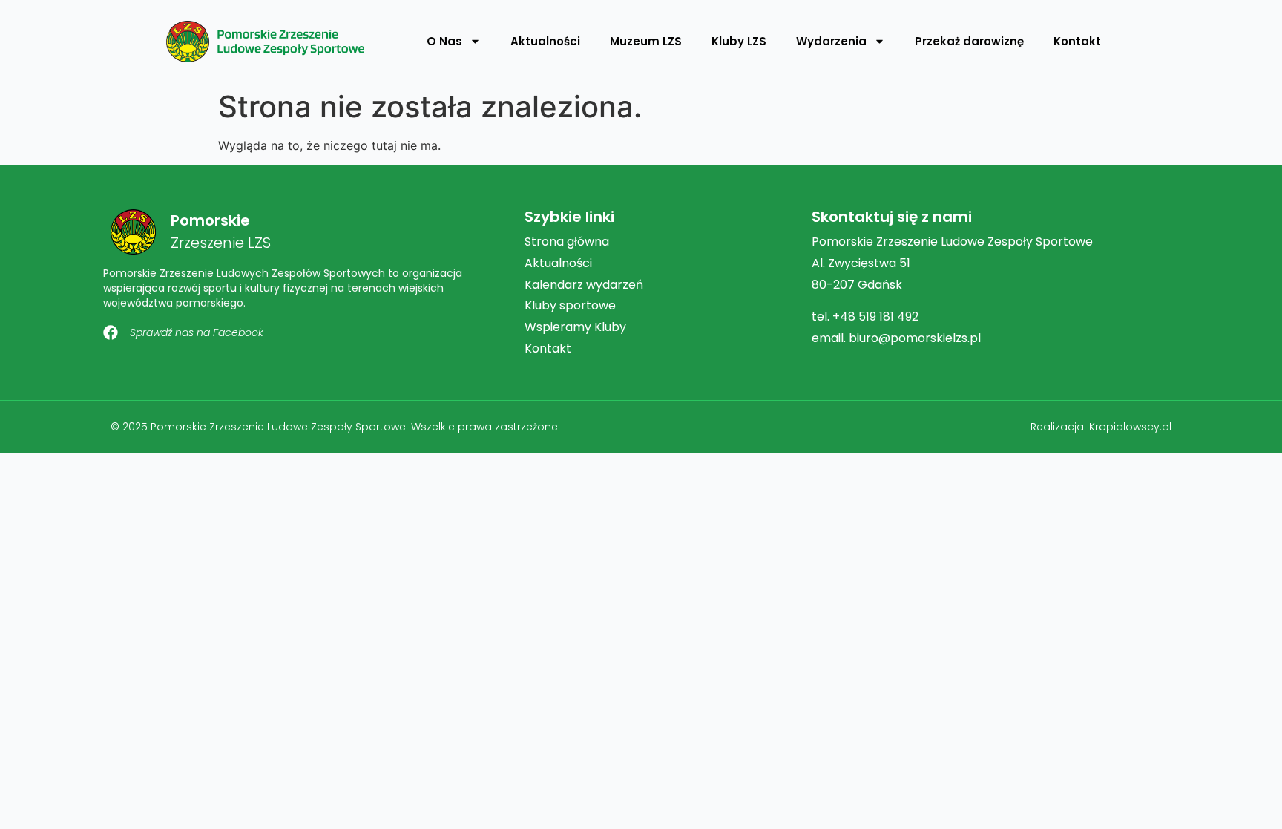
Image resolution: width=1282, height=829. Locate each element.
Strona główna (567, 241)
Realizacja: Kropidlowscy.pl (1100, 426)
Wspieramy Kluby (575, 326)
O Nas (444, 41)
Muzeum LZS (646, 41)
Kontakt (1077, 41)
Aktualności (545, 41)
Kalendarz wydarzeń (584, 284)
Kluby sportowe (570, 305)
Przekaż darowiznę (969, 41)
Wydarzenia (831, 41)
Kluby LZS (738, 41)
